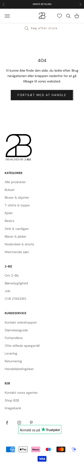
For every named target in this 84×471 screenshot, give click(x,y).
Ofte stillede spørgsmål (22, 346)
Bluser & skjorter (17, 197)
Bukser (10, 190)
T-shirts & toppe (17, 205)
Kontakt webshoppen (21, 322)
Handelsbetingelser (19, 369)
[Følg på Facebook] (7, 422)
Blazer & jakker (15, 236)
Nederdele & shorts (19, 244)
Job (7, 291)
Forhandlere (14, 338)
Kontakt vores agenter (21, 392)
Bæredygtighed (16, 283)
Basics (9, 221)
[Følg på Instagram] (19, 422)
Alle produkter (15, 182)
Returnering (13, 361)
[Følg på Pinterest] (31, 422)
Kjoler (9, 213)
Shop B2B (12, 400)
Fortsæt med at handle (42, 95)
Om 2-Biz (12, 275)
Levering (11, 353)
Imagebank (13, 408)
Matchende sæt (17, 252)
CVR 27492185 (15, 299)
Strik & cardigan (17, 229)
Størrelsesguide (16, 330)
